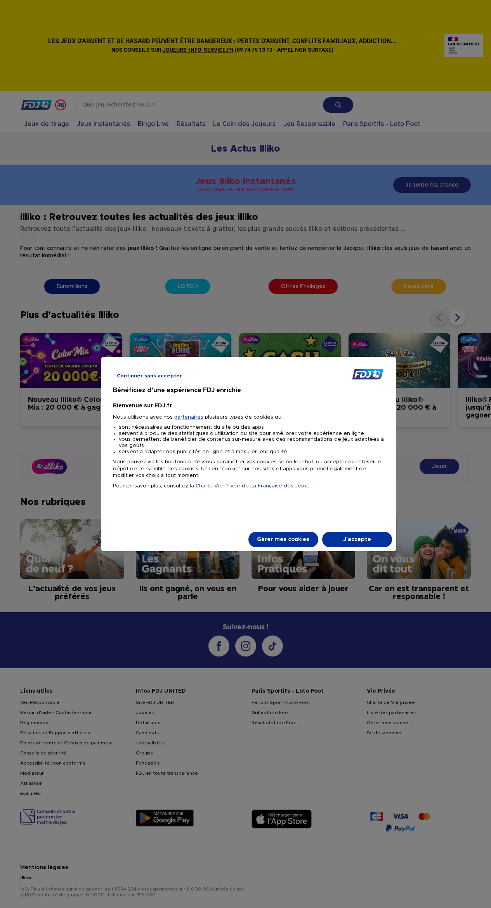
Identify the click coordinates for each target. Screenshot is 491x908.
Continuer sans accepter (149, 376)
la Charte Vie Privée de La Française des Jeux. (249, 486)
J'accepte (357, 539)
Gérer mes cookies (283, 539)
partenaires (188, 417)
